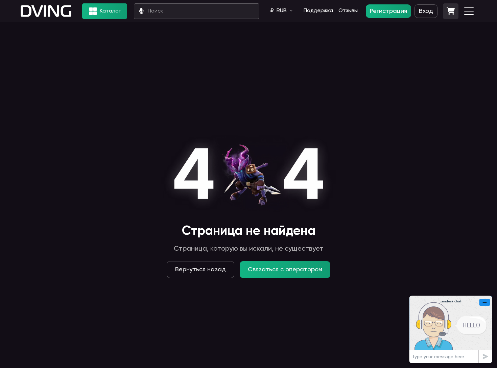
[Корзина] (450, 11)
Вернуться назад (200, 270)
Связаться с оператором (285, 270)
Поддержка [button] (318, 11)
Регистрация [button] (388, 11)
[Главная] (46, 11)
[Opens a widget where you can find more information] (451, 329)
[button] (450, 11)
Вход (426, 11)
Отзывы (348, 11)
